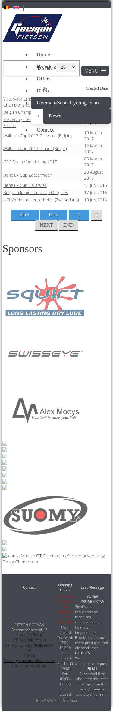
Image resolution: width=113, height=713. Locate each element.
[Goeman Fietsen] (32, 29)
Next (46, 225)
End (68, 225)
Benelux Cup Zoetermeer (27, 175)
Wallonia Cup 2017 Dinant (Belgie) (35, 148)
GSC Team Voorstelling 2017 (30, 162)
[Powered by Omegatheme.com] (56, 562)
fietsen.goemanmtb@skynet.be (29, 660)
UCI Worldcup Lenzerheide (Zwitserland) (41, 200)
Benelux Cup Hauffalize (25, 185)
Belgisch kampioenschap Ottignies (35, 192)
